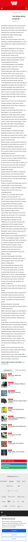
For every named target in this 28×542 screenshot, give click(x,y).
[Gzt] (18, 482)
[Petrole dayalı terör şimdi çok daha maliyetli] (4, 402)
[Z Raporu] (21, 497)
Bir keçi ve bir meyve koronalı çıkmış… (16, 410)
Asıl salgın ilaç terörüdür (14, 434)
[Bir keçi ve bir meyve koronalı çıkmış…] (4, 410)
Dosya (10, 450)
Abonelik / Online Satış (8, 461)
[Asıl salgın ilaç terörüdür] (4, 436)
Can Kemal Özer (16, 12)
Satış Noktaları (5, 467)
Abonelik (3, 515)
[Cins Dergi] (3, 502)
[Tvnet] (11, 482)
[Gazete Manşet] (13, 491)
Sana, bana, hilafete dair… (15, 375)
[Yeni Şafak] (3, 482)
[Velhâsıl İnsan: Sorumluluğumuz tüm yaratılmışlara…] (4, 419)
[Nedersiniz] (20, 506)
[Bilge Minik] (18, 502)
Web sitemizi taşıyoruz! (14, 392)
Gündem (10, 407)
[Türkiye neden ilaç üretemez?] (4, 444)
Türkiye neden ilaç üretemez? (16, 443)
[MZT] (17, 486)
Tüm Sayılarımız (6, 464)
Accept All (14, 530)
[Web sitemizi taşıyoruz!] (4, 393)
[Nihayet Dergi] (11, 497)
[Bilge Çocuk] (14, 502)
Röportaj (11, 382)
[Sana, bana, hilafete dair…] (4, 376)
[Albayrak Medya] (13, 477)
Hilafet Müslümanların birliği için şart (16, 384)
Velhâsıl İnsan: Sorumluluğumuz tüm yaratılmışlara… (16, 418)
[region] (14, 529)
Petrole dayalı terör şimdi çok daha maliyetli (17, 401)
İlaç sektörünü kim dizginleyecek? (17, 426)
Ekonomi (10, 399)
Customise (14, 534)
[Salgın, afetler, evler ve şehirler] (4, 452)
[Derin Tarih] (3, 497)
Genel (10, 441)
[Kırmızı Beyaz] (23, 502)
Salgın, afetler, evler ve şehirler (16, 451)
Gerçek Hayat (11, 390)
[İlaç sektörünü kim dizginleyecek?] (4, 427)
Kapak (10, 424)
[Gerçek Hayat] (9, 502)
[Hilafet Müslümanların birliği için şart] (4, 385)
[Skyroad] (5, 506)
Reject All (14, 538)
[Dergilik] (12, 506)
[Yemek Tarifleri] (24, 482)
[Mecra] (9, 486)
